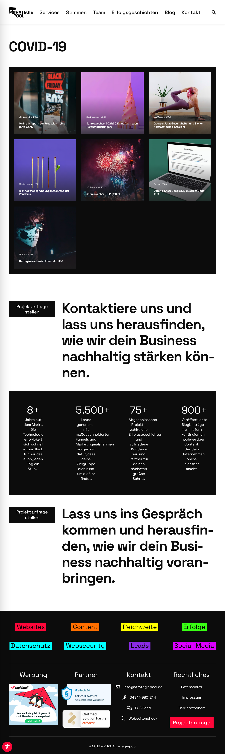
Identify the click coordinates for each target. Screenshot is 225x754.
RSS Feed (143, 708)
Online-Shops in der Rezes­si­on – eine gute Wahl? (42, 125)
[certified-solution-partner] (86, 719)
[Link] (31, 627)
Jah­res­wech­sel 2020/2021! (103, 194)
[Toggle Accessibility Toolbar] (7, 746)
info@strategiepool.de (143, 687)
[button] (213, 12)
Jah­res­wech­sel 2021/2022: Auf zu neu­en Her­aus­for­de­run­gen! (112, 125)
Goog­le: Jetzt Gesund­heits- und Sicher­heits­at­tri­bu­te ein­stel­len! (179, 125)
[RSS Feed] (131, 708)
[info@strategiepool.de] (119, 687)
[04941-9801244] (126, 697)
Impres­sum (191, 697)
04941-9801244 (143, 697)
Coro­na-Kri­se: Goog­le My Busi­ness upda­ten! (179, 192)
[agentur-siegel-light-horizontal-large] (86, 694)
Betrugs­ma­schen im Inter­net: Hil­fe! (41, 261)
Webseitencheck (143, 718)
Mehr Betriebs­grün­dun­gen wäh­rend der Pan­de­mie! (44, 192)
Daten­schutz (191, 687)
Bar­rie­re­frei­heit (191, 708)
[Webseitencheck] (124, 718)
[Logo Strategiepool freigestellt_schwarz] (21, 12)
